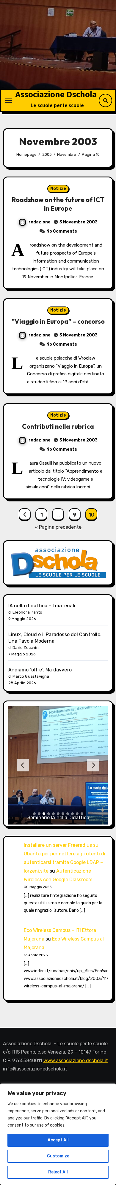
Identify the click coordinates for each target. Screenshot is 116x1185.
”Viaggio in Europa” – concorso (58, 321)
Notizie (58, 188)
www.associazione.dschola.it (75, 1060)
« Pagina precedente (58, 527)
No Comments (61, 231)
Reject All (58, 1172)
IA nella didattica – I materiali (41, 606)
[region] (58, 1134)
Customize (58, 1156)
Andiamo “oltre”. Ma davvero (40, 670)
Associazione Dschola (56, 94)
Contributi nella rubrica (58, 426)
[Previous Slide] (23, 765)
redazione (40, 222)
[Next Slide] (93, 765)
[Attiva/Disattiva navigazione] (8, 100)
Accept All (58, 1140)
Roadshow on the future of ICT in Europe (58, 204)
